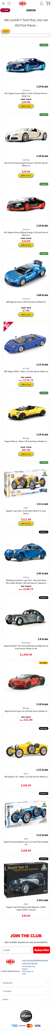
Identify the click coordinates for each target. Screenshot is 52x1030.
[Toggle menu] (2, 3)
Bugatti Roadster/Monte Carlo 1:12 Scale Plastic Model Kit (26, 843)
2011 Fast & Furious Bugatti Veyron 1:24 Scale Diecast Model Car (26, 164)
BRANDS (5, 999)
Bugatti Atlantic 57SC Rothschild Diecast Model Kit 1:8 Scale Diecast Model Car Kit (26, 647)
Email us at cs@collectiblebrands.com (35, 960)
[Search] (9, 3)
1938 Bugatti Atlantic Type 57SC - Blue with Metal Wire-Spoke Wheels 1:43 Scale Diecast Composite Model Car (26, 581)
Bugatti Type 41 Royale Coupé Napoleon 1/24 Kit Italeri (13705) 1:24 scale (26, 908)
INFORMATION (7, 983)
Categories (7, 991)
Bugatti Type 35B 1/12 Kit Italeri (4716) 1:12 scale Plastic (26, 512)
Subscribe (41, 950)
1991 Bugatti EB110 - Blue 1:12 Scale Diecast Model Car (26, 371)
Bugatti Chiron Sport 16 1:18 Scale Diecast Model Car (26, 711)
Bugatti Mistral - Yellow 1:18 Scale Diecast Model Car (26, 441)
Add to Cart (26, 106)
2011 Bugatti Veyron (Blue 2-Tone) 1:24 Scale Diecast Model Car (26, 94)
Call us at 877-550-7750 (29, 963)
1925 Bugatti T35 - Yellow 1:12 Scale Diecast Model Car (26, 776)
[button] (26, 1006)
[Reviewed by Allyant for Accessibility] (26, 1016)
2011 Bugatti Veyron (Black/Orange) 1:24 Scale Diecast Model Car (26, 233)
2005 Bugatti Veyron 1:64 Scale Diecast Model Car (26, 302)
